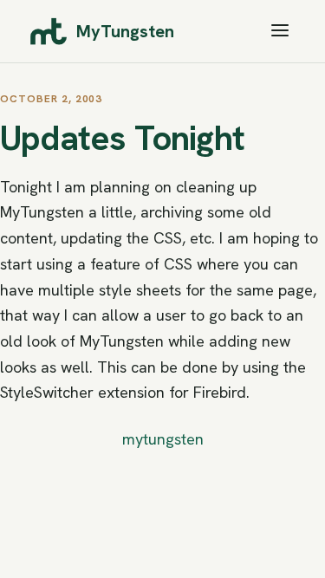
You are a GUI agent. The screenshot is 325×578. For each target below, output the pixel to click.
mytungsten (163, 439)
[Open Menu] (280, 31)
